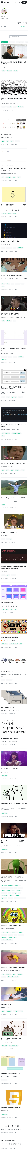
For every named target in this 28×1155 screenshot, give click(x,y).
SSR (12, 470)
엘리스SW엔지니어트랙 (18, 1011)
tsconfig (13, 575)
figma (3, 141)
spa (15, 609)
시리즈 (14, 32)
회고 (14, 320)
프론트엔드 (9, 320)
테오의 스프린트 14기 (14, 643)
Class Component (6, 433)
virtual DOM (9, 679)
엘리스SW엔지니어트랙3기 (20, 898)
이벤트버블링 (20, 356)
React (12, 42)
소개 (23, 32)
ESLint (3, 283)
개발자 (3, 320)
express (10, 934)
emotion (17, 470)
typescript (9, 70)
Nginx (15, 888)
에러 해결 (15, 70)
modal (8, 397)
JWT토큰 (8, 932)
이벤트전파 (4, 359)
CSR (3, 609)
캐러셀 (14, 213)
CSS (3, 470)
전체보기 (4, 42)
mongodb (19, 890)
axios (13, 890)
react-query (4, 895)
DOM (3, 679)
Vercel (8, 890)
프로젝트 (17, 141)
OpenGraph (8, 177)
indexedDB (21, 934)
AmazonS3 (4, 888)
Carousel (4, 213)
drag (15, 356)
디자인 (12, 141)
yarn (15, 106)
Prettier (20, 888)
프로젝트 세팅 (20, 106)
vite (14, 247)
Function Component (16, 433)
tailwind (17, 895)
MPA (7, 609)
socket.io (11, 895)
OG (2, 177)
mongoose (4, 893)
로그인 (24, 2)
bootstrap (4, 934)
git (12, 283)
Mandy (3, 16)
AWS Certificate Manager (7, 885)
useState (20, 397)
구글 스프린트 (4, 643)
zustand (10, 898)
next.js (3, 70)
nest (10, 893)
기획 (8, 141)
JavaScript (20, 42)
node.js (14, 893)
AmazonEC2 (17, 885)
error (14, 177)
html (15, 934)
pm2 (19, 893)
